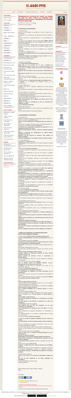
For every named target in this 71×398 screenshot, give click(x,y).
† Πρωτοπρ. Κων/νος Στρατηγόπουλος (9, 136)
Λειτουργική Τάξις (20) (9, 75)
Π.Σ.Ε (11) (6, 96)
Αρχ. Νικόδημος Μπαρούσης (7, 124)
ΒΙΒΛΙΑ (5, 41)
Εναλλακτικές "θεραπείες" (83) (8, 68)
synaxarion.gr (61, 43)
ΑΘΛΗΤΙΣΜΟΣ (7, 52)
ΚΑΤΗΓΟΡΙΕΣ (7, 23)
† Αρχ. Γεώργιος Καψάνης (8, 116)
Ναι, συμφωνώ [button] (31, 395)
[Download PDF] (35, 22)
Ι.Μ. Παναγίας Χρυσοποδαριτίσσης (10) (10, 145)
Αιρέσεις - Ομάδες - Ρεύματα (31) (9, 82)
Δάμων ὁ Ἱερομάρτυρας (60, 34)
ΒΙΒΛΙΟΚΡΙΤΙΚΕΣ (7, 43)
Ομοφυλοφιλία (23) (9, 65)
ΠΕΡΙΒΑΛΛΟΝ (7, 45)
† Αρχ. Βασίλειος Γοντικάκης (8, 120)
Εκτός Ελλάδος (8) (8, 91)
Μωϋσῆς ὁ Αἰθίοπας (59, 28)
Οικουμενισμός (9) (8, 93)
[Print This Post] (33, 22)
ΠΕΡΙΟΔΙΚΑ (6, 48)
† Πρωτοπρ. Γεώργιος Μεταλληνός (9, 132)
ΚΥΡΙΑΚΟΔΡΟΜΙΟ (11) (9, 58)
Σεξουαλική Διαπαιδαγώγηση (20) (9, 78)
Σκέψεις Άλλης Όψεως (9, 32)
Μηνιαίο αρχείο (8, 17)
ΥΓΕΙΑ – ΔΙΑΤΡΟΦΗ (8, 36)
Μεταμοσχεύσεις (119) (9, 62)
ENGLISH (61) (7, 100)
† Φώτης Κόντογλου (8, 139)
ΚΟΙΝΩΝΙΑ (6, 27)
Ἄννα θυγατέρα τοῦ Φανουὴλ (60, 32)
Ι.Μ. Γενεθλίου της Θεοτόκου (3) (8, 152)
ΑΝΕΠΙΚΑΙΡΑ (7, 50)
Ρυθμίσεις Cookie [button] (52, 395)
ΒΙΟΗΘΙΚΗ (6, 38)
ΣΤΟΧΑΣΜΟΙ (7, 30)
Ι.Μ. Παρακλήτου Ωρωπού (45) (8, 148)
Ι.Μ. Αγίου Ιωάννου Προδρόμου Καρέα (8, 158)
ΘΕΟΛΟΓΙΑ (6, 25)
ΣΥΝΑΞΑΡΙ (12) (7, 60)
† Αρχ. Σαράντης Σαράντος (8, 128)
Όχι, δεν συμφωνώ (42, 395)
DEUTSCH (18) (7, 103)
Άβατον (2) (6, 89)
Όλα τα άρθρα (7, 20)
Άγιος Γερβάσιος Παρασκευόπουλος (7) (9, 106)
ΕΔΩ (63, 61)
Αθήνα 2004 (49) (8, 98)
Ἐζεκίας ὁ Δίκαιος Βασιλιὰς (61, 31)
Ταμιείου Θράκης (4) (9, 156)
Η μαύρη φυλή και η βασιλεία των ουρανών (28, 384)
